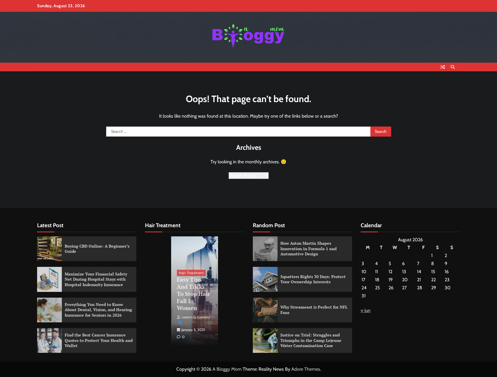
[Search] (452, 67)
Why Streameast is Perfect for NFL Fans (313, 309)
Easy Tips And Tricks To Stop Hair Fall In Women (193, 293)
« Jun (365, 310)
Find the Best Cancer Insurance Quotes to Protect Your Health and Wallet (99, 340)
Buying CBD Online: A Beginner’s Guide (97, 248)
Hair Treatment (191, 273)
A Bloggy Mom (227, 369)
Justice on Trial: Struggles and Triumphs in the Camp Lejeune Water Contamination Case (310, 340)
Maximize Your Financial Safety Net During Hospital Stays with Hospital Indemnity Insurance (96, 279)
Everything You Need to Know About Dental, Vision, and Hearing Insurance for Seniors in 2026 (98, 310)
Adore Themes (305, 369)
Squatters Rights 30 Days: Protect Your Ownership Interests (313, 279)
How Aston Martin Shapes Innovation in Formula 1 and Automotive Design (308, 248)
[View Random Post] (442, 67)
